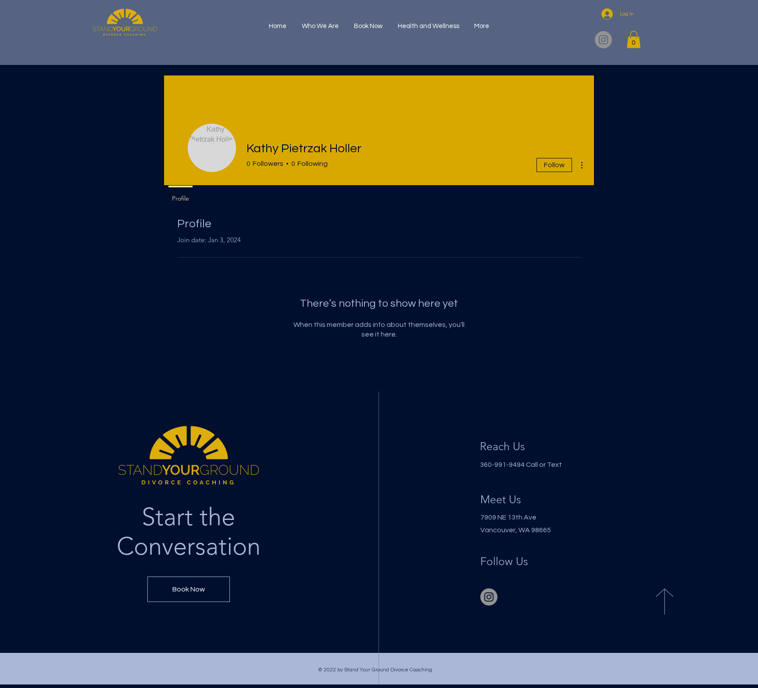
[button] (633, 39)
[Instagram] (603, 39)
